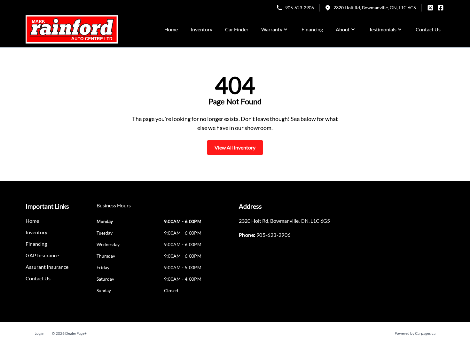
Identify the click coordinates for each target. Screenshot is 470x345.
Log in (39, 333)
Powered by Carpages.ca (415, 333)
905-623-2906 (299, 7)
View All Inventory (235, 147)
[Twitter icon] (430, 8)
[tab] (114, 209)
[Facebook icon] (440, 8)
